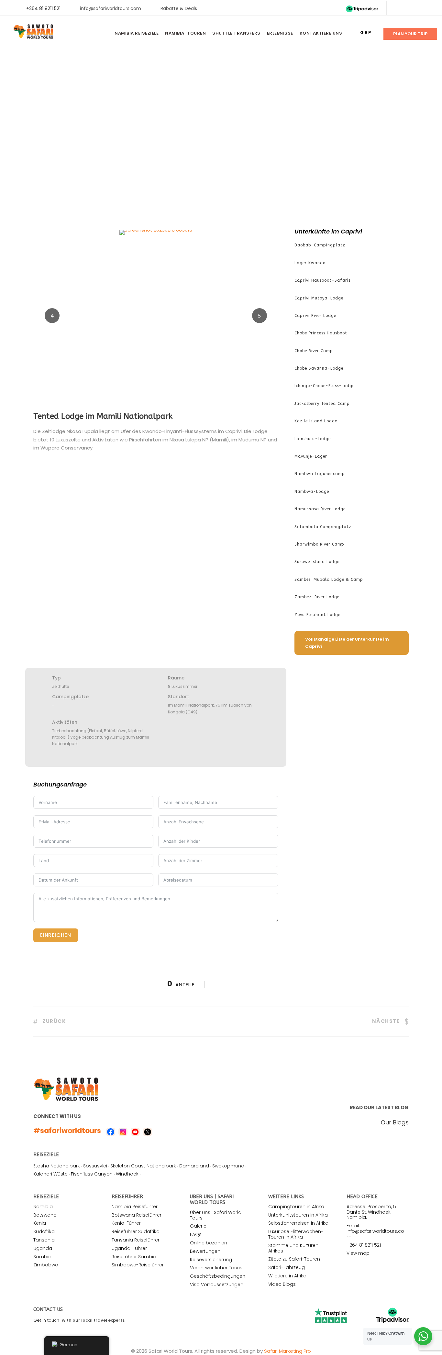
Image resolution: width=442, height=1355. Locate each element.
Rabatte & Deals (178, 8)
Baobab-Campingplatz (319, 245)
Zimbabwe (45, 1265)
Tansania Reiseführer (136, 1240)
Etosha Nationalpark (56, 1166)
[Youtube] (418, 8)
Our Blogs (395, 1122)
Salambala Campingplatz (322, 527)
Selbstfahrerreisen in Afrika (298, 1223)
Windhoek (127, 1174)
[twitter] (408, 8)
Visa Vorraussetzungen (216, 1284)
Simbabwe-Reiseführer (138, 1265)
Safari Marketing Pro (287, 1351)
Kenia (39, 1223)
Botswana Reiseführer (136, 1215)
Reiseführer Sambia (134, 1256)
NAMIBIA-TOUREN (185, 33)
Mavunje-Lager (310, 456)
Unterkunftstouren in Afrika (298, 1215)
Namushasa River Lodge (320, 509)
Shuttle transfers (236, 33)
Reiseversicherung (211, 1259)
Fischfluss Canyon (92, 1174)
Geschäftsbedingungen (217, 1276)
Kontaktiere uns (321, 33)
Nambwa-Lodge (311, 491)
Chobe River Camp (313, 351)
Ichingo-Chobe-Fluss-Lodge (324, 386)
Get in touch (46, 1320)
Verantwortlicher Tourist (217, 1267)
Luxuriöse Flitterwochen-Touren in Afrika (295, 1234)
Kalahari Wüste (50, 1174)
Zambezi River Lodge (316, 597)
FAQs (196, 1234)
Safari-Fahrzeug (286, 1267)
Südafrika (44, 1231)
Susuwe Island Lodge (316, 561)
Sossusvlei (95, 1166)
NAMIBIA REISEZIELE (137, 33)
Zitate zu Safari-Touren (294, 1259)
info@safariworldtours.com (110, 8)
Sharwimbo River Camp (319, 544)
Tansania (44, 1240)
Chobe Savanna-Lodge (318, 368)
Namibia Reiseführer (135, 1206)
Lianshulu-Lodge (312, 439)
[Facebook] (398, 8)
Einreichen (55, 935)
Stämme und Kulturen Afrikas (293, 1248)
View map (358, 1253)
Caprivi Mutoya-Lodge (318, 298)
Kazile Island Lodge (315, 421)
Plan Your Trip (410, 34)
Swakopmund (228, 1166)
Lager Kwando (310, 263)
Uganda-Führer (129, 1248)
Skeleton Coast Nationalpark (143, 1166)
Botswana (45, 1215)
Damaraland (194, 1166)
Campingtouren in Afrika (296, 1206)
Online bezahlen (208, 1243)
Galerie (198, 1226)
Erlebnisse (280, 33)
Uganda (42, 1248)
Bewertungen (205, 1251)
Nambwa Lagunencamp (319, 474)
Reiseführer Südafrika (136, 1231)
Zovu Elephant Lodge (317, 614)
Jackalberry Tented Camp (322, 403)
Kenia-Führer (126, 1223)
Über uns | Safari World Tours (215, 1215)
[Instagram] (429, 8)
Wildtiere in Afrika (287, 1276)
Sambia (42, 1256)
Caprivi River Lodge (315, 315)
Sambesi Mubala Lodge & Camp (328, 579)
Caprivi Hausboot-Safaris (322, 280)
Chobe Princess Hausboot (320, 333)
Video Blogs (282, 1284)
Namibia (43, 1206)
